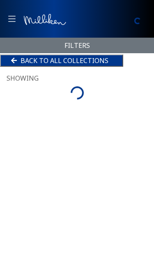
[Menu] (12, 19)
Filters (77, 45)
